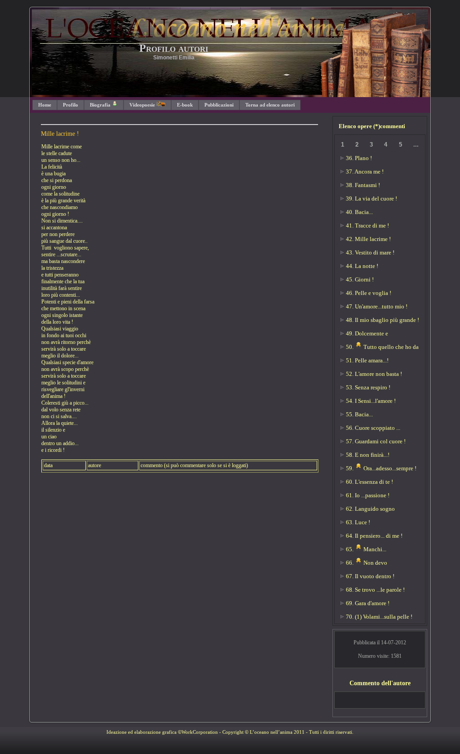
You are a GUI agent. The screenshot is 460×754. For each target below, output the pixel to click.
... (416, 144)
